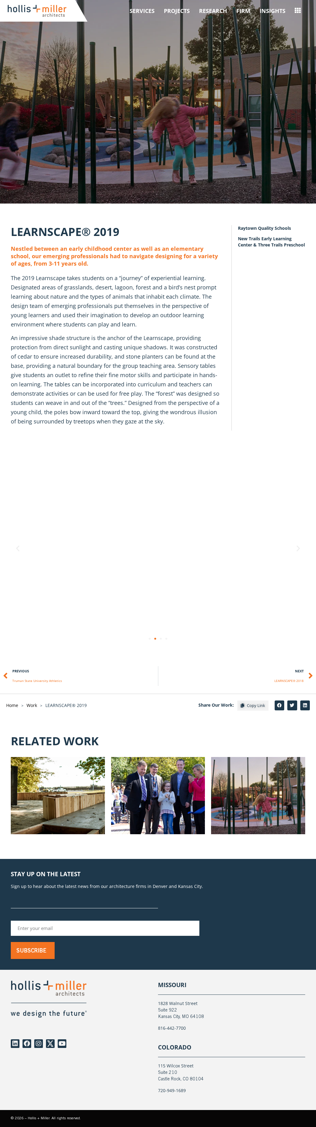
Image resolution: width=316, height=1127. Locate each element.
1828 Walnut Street (178, 1003)
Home (12, 705)
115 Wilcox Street (175, 1066)
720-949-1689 (172, 1090)
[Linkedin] (15, 1043)
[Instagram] (38, 1043)
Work (32, 705)
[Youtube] (62, 1043)
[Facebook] (27, 1043)
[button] (18, 548)
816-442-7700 (172, 1028)
